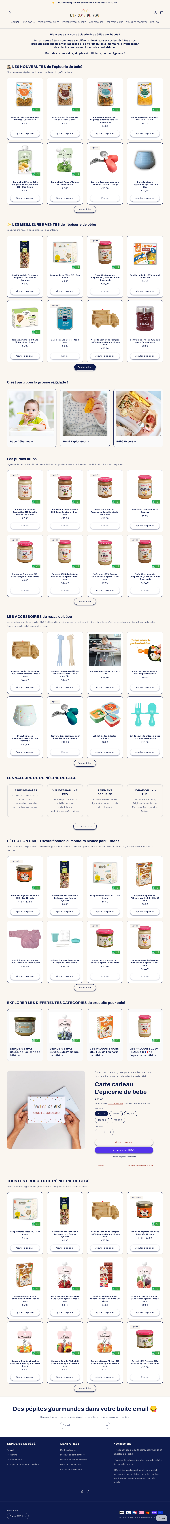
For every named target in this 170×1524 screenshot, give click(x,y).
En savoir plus (85, 826)
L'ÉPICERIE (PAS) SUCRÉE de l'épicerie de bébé (64, 1052)
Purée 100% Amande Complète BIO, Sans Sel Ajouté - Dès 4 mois (105, 277)
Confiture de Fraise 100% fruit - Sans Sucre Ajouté (145, 341)
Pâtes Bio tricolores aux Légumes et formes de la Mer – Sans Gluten (105, 119)
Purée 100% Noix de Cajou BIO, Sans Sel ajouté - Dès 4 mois (65, 576)
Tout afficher (85, 209)
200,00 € (118, 1120)
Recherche (12, 1455)
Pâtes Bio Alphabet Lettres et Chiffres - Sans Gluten (25, 118)
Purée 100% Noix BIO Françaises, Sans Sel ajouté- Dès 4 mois (105, 511)
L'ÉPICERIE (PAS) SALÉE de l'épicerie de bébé (25, 1052)
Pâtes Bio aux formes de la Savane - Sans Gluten (65, 118)
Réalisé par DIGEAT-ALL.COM (152, 1517)
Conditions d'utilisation (71, 1470)
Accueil (10, 1450)
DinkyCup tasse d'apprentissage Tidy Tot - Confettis (25, 738)
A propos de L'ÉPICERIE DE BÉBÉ (23, 1465)
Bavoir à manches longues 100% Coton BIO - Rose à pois (25, 961)
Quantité (99, 1126)
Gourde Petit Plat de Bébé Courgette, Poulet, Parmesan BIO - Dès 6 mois (25, 184)
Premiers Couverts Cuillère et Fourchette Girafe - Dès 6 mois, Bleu (65, 673)
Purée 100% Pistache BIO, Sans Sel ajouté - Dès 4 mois (105, 961)
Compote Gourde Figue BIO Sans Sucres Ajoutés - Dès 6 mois (145, 1298)
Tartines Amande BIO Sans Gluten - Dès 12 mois (25, 341)
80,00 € (130, 1114)
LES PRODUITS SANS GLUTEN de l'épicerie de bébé (104, 1052)
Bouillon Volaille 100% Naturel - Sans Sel (145, 276)
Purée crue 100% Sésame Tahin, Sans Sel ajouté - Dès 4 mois (105, 576)
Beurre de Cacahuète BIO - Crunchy (145, 510)
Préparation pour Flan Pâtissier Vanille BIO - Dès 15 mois (145, 898)
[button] (10, 13)
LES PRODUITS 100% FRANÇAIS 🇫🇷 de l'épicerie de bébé (144, 1052)
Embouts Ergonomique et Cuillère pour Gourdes (145, 672)
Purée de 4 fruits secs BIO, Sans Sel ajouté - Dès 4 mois (25, 575)
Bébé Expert (124, 441)
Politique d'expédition (70, 1465)
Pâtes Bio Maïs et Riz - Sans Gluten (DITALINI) (144, 118)
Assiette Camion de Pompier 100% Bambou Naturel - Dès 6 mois (105, 342)
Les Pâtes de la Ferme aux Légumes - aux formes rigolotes (25, 277)
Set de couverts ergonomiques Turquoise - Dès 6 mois (145, 737)
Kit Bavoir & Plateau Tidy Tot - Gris (105, 672)
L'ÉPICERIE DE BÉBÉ (133, 1517)
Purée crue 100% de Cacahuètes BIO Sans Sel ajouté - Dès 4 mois (25, 511)
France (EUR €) (16, 1516)
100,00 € (102, 1120)
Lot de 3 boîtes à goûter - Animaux (105, 737)
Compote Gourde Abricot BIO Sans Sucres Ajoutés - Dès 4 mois (105, 1363)
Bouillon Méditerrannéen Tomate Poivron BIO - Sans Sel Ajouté (105, 1298)
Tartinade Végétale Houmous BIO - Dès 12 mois (25, 897)
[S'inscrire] (107, 1425)
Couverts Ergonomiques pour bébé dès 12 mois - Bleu (65, 737)
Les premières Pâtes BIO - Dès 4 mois (65, 276)
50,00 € (116, 1114)
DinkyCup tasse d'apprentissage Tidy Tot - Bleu (145, 184)
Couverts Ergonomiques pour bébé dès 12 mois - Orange (105, 183)
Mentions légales (68, 1450)
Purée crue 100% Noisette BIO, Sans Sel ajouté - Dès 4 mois (65, 511)
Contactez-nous (14, 1460)
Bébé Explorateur (75, 441)
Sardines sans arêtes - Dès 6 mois (65, 341)
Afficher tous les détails (139, 1165)
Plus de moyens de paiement (124, 1157)
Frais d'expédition (115, 1103)
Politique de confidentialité (73, 1455)
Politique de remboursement (73, 1460)
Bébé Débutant (20, 441)
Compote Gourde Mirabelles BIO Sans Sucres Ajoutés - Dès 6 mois (25, 1363)
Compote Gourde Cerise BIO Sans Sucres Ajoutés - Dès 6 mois (65, 1298)
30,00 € (101, 1114)
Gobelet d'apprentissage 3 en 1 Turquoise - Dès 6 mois (64, 961)
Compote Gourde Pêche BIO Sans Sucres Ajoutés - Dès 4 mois (65, 1363)
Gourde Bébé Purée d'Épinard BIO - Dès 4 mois (65, 183)
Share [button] (101, 1165)
